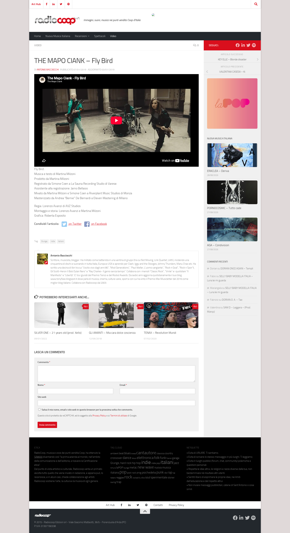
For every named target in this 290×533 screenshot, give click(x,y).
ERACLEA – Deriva (218, 171)
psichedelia (149, 472)
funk (163, 458)
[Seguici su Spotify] (254, 45)
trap (118, 482)
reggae (120, 477)
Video (113, 36)
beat (121, 453)
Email (123, 385)
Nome (41, 385)
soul (147, 477)
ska (143, 477)
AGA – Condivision (218, 245)
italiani (61, 241)
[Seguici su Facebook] (238, 45)
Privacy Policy (99, 415)
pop (123, 472)
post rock (131, 472)
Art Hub (36, 4)
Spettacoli (99, 36)
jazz (176, 463)
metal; (133, 467)
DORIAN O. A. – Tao (232, 299)
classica (160, 453)
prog (139, 472)
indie (53, 241)
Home (37, 36)
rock (128, 477)
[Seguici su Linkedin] (243, 45)
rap (170, 472)
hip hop (136, 463)
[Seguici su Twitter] (248, 45)
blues (127, 453)
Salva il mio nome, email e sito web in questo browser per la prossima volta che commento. (87, 409)
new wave (146, 467)
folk (157, 458)
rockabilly (137, 478)
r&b (165, 473)
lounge (126, 468)
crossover (116, 458)
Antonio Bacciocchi (48, 69)
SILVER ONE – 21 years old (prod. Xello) (57, 332)
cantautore (146, 452)
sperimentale (159, 477)
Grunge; (44, 241)
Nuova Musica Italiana (57, 36)
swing (113, 482)
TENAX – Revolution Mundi (160, 332)
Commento (44, 362)
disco (134, 458)
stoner (171, 477)
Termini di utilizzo (118, 415)
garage (175, 458)
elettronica (145, 457)
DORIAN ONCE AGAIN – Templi (237, 268)
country (169, 453)
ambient (114, 453)
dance (127, 458)
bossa (133, 454)
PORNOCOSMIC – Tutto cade (224, 208)
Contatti (158, 505)
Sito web (42, 397)
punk (160, 472)
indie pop (155, 463)
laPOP (119, 467)
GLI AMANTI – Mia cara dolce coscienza (112, 332)
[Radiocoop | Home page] (57, 20)
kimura (113, 468)
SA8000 (38, 456)
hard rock (125, 463)
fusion (169, 458)
